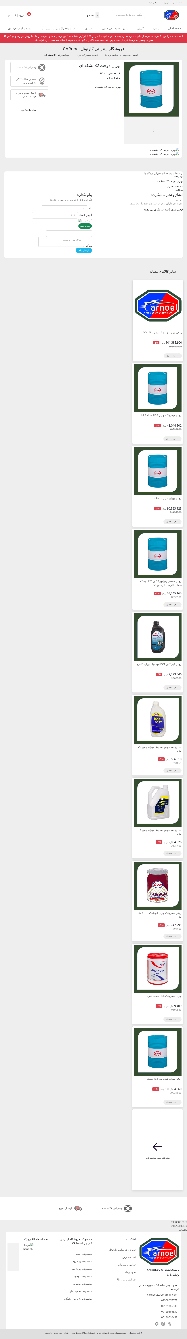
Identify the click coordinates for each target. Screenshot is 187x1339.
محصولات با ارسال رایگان (78, 1298)
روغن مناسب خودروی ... (18, 28)
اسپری (88, 28)
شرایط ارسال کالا (126, 1279)
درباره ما (165, 2)
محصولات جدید (84, 1253)
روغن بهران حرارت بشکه (168, 498)
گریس (140, 28)
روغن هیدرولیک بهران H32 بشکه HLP (161, 415)
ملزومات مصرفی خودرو (115, 28)
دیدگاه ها (148, 173)
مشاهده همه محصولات (158, 1157)
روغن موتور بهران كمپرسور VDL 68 (162, 332)
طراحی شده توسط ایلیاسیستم (56, 1333)
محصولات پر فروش (81, 1261)
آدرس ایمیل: (85, 215)
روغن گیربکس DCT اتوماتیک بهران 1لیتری (159, 664)
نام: (90, 208)
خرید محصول (172, 356)
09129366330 (169, 1306)
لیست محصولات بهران (87, 55)
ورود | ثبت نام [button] (16, 15)
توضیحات (178, 173)
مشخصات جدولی (163, 173)
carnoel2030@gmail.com (162, 1294)
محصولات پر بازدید (82, 1268)
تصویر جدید (85, 225)
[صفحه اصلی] (171, 14)
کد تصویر (87, 220)
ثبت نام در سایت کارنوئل (122, 1249)
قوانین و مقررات (127, 1264)
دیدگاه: (88, 245)
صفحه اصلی (177, 2)
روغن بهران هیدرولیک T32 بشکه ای (163, 1078)
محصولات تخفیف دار (81, 1291)
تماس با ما (153, 2)
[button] (93, 1222)
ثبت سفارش (129, 1257)
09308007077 (169, 1300)
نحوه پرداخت (129, 1272)
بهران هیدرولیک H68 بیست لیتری (164, 996)
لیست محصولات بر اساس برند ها (58, 28)
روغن (156, 28)
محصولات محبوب (82, 1283)
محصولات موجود (83, 1276)
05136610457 (169, 1317)
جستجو (90, 15)
